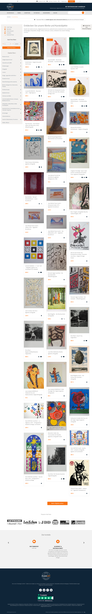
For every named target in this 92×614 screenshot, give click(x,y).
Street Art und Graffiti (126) (77, 605)
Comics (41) (35, 604)
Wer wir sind (14, 583)
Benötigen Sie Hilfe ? (21, 583)
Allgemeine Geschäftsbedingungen (46, 585)
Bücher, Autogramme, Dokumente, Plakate (10, 85)
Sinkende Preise (10, 34)
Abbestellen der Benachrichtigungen (62, 583)
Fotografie (4, 69)
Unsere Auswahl (10, 31)
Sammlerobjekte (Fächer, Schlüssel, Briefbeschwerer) (10, 99)
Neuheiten (9, 29)
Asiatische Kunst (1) (11, 604)
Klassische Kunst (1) (80, 604)
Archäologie (5, 113)
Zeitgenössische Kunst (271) (46, 606)
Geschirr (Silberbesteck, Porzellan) (10, 119)
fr (76, 1)
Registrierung (63, 1)
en (78, 1)
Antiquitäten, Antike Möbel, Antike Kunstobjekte (9, 104)
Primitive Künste (5, 89)
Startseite (9, 17)
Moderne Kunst (5, 56)
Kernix (83, 612)
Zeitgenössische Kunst (7, 59)
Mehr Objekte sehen (57, 503)
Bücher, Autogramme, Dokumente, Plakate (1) (24, 604)
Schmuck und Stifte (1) (67, 605)
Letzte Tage (9, 27)
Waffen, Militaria (5, 122)
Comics (4, 72)
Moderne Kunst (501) (29, 605)
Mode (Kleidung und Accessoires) (9, 81)
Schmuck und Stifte (6, 96)
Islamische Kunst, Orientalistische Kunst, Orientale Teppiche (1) (64, 604)
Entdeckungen (5, 66)
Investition (9, 33)
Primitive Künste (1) (36, 605)
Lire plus (26, 32)
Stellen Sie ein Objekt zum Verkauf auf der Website (35, 583)
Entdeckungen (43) (42, 604)
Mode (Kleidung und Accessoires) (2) (17, 605)
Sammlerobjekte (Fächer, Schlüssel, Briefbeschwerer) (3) (51, 605)
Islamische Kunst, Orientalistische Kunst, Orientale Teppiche (11, 109)
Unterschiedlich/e (6, 116)
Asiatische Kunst (5, 92)
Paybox (80, 612)
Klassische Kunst (5, 78)
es (83, 1)
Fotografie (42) (49, 604)
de (80, 1)
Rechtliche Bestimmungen (75, 583)
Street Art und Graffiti (7, 62)
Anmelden (71, 1)
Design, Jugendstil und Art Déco (9, 75)
